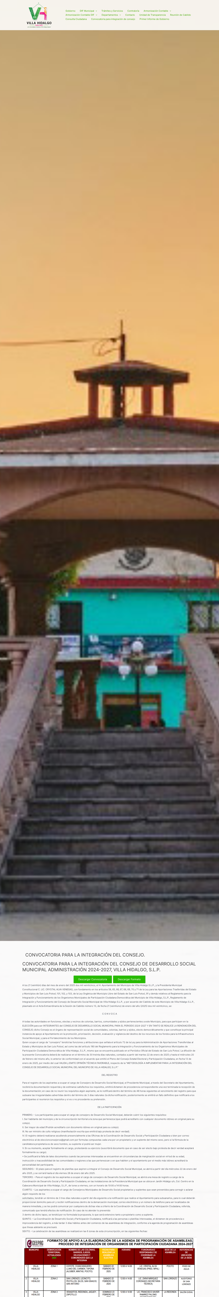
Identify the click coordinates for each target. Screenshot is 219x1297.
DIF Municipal (87, 10)
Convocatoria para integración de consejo (113, 19)
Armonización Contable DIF (80, 14)
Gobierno (70, 10)
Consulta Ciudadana (76, 19)
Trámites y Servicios (112, 10)
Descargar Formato (129, 979)
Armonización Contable (156, 10)
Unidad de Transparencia (152, 14)
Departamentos (110, 14)
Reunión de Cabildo (180, 14)
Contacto (130, 14)
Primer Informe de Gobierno (154, 19)
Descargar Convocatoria (92, 979)
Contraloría (133, 10)
